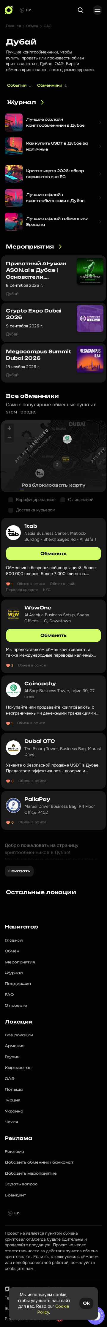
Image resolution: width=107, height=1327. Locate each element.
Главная (13, 26)
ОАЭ (48, 26)
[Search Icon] (80, 10)
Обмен (32, 26)
